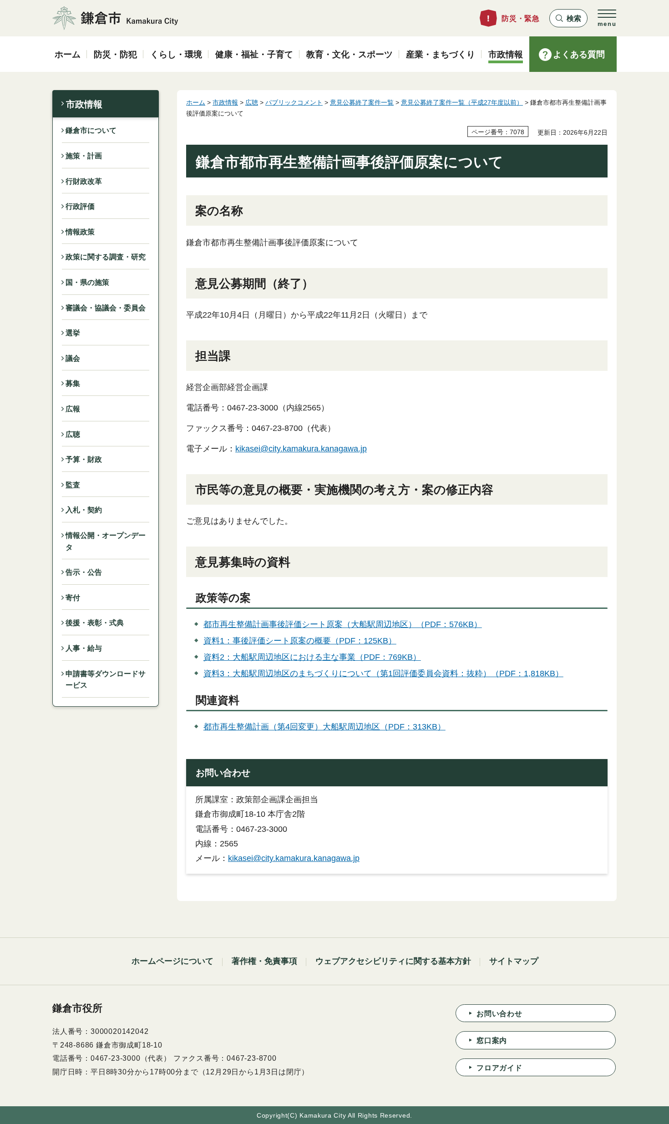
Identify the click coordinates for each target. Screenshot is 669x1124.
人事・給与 (84, 648)
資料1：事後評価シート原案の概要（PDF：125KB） (299, 640)
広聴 (73, 434)
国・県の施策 (87, 282)
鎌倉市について (91, 130)
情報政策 (80, 232)
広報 (73, 409)
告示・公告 (84, 572)
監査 (73, 485)
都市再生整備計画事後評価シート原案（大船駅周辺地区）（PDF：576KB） (342, 624)
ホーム (195, 102)
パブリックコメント (294, 102)
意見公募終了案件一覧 (362, 102)
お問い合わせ (499, 1014)
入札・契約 (84, 510)
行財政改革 (84, 181)
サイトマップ (513, 961)
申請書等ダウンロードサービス (106, 679)
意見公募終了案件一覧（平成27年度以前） (462, 102)
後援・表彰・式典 (95, 623)
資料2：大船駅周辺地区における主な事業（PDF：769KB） (312, 657)
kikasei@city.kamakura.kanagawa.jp (301, 448)
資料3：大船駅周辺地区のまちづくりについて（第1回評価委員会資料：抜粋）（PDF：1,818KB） (383, 673)
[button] (568, 18)
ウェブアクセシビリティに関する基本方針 (393, 961)
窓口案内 (491, 1040)
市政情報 (84, 104)
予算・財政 (84, 459)
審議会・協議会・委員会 (106, 308)
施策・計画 (84, 156)
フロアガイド (499, 1068)
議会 (73, 358)
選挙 (73, 333)
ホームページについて (172, 961)
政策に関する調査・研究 (106, 257)
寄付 (73, 598)
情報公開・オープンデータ (106, 541)
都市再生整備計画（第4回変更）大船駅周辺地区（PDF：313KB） (324, 726)
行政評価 (80, 206)
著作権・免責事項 (264, 961)
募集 (73, 383)
